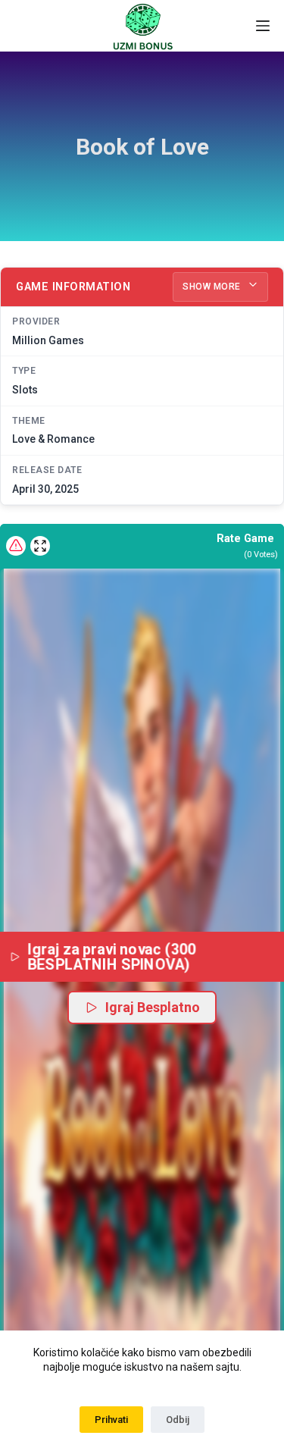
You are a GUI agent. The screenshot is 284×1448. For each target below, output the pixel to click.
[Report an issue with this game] (16, 546)
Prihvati (111, 1419)
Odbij (177, 1419)
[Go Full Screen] (40, 546)
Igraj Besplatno (152, 1007)
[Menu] (263, 26)
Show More (213, 286)
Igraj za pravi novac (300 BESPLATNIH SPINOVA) (114, 956)
